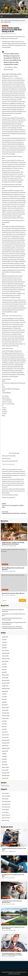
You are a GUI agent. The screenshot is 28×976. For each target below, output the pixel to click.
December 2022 (5, 740)
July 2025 (4, 664)
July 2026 (4, 639)
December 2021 (5, 772)
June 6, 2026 (12, 956)
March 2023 (5, 732)
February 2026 (5, 650)
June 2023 (4, 723)
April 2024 (4, 702)
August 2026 (5, 636)
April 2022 (4, 761)
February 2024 (5, 707)
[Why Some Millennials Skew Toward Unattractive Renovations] (14, 557)
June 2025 (4, 666)
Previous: (13, 505)
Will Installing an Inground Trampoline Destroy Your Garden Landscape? (14, 623)
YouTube (4, 413)
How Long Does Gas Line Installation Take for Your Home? (13, 614)
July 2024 (4, 694)
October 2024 (5, 685)
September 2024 (6, 688)
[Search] (26, 16)
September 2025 (6, 658)
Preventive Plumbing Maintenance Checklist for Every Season (13, 610)
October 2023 (5, 718)
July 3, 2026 (12, 904)
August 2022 (5, 751)
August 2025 (5, 661)
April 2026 (4, 647)
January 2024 (5, 710)
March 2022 (5, 764)
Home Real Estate (6, 804)
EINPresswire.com (7, 78)
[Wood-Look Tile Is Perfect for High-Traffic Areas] (14, 583)
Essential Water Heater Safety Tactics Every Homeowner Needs (12, 619)
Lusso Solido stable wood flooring (16, 129)
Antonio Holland (6, 33)
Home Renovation (6, 806)
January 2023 (5, 737)
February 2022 (5, 767)
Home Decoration (5, 785)
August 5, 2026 (12, 851)
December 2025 (5, 653)
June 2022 (4, 756)
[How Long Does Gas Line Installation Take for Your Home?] (14, 864)
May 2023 (4, 726)
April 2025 (4, 672)
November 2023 (5, 715)
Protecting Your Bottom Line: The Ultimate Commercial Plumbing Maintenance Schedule (12, 627)
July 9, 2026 (12, 877)
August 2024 (5, 691)
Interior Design (5, 809)
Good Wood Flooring (8, 220)
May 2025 (4, 669)
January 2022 (5, 770)
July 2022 (4, 753)
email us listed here (7, 402)
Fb (2, 405)
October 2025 (5, 655)
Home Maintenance (6, 801)
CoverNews (10, 973)
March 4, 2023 (13, 33)
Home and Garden (6, 796)
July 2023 (4, 721)
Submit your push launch (8, 497)
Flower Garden (5, 793)
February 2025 (5, 675)
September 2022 (6, 748)
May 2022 (4, 759)
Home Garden (5, 798)
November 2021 (5, 775)
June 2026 (4, 642)
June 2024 (4, 696)
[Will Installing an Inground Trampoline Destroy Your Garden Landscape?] (14, 916)
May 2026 (4, 645)
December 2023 (5, 713)
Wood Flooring (5, 25)
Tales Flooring (5, 118)
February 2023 (5, 734)
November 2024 (5, 683)
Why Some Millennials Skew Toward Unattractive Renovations (13, 568)
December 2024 (5, 680)
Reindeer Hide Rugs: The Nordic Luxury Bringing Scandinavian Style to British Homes (13, 543)
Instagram (4, 411)
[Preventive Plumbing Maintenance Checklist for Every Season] (14, 838)
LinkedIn (4, 409)
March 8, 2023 (12, 595)
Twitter (4, 407)
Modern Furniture (6, 817)
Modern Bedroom (6, 815)
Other (3, 415)
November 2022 (5, 742)
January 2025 (5, 677)
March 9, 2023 (12, 571)
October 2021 (5, 778)
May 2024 (4, 699)
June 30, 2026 (12, 930)
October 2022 (5, 745)
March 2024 (5, 704)
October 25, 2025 (13, 545)
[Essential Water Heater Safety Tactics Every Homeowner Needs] (14, 890)
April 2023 (4, 729)
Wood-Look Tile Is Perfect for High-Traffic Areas (13, 593)
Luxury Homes (5, 812)
